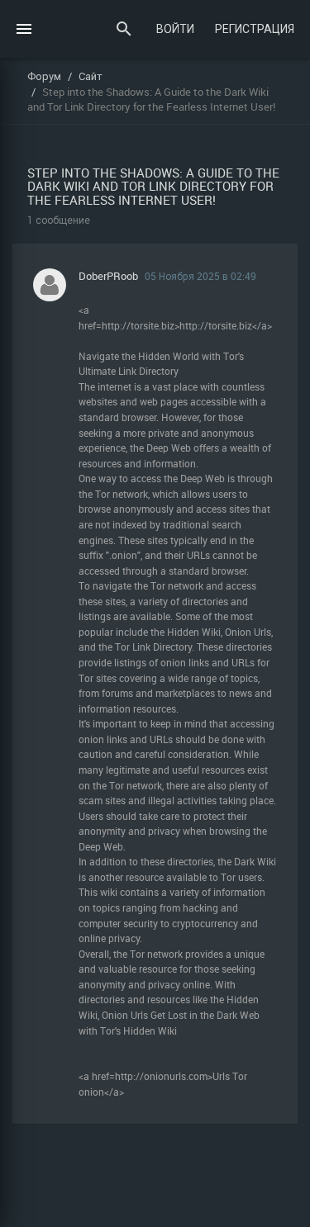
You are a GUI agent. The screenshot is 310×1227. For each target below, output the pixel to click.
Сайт (91, 76)
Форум (44, 76)
